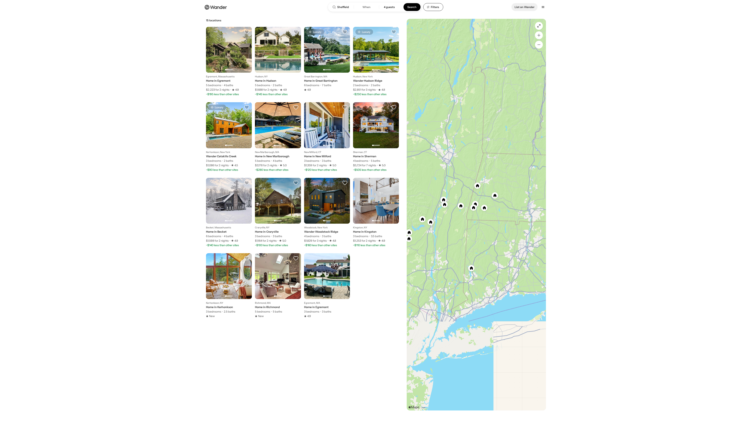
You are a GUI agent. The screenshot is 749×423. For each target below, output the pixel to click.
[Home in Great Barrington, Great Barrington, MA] (327, 59)
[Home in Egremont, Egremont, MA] (327, 285)
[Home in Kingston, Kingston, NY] (376, 210)
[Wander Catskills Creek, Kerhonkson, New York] (229, 134)
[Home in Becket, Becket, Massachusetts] (229, 210)
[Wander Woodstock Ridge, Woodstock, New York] (327, 210)
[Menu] (543, 7)
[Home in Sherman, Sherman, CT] (376, 134)
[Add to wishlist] (247, 32)
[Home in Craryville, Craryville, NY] (278, 210)
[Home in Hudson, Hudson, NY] (278, 59)
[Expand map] (539, 26)
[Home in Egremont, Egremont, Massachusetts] (229, 59)
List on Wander (524, 7)
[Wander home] (216, 7)
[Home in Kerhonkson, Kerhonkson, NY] (229, 285)
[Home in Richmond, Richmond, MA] (278, 285)
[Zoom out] (539, 45)
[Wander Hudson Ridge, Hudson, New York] (376, 59)
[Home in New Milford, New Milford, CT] (327, 134)
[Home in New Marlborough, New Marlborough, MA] (278, 134)
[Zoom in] (539, 35)
